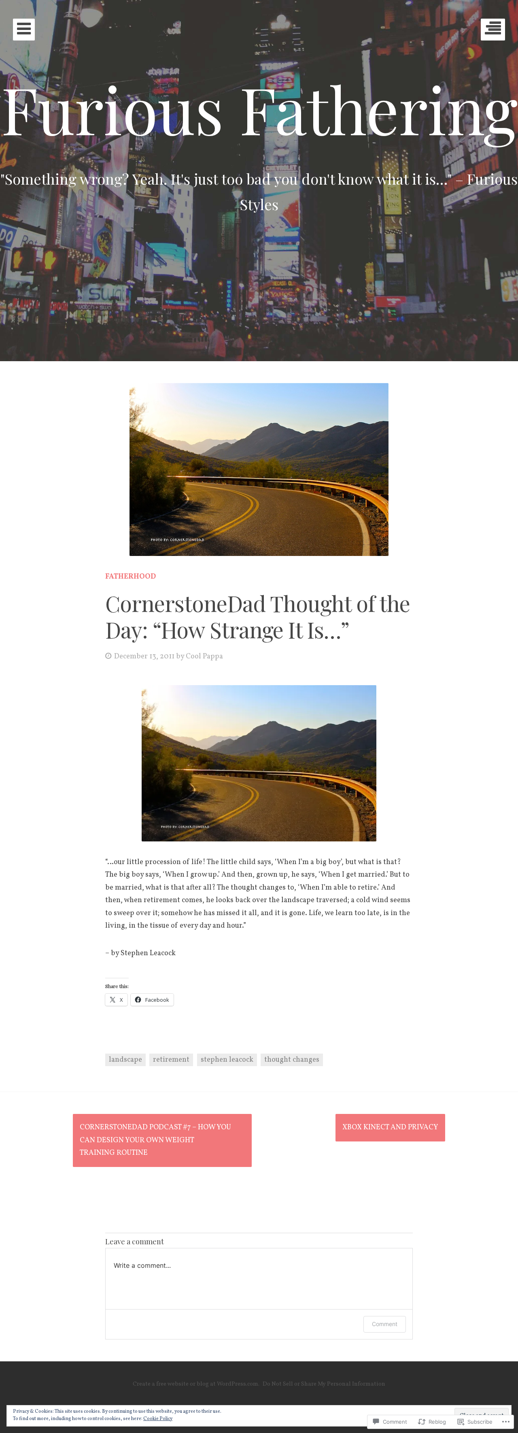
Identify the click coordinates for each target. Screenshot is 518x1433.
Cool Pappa (204, 657)
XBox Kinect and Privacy (390, 1127)
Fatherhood (130, 577)
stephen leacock (227, 1060)
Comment (384, 1323)
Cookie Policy (157, 1419)
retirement (171, 1060)
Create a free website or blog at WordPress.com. (196, 1384)
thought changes (291, 1060)
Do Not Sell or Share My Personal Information (324, 1384)
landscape (125, 1060)
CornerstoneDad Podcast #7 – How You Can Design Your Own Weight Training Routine (155, 1140)
